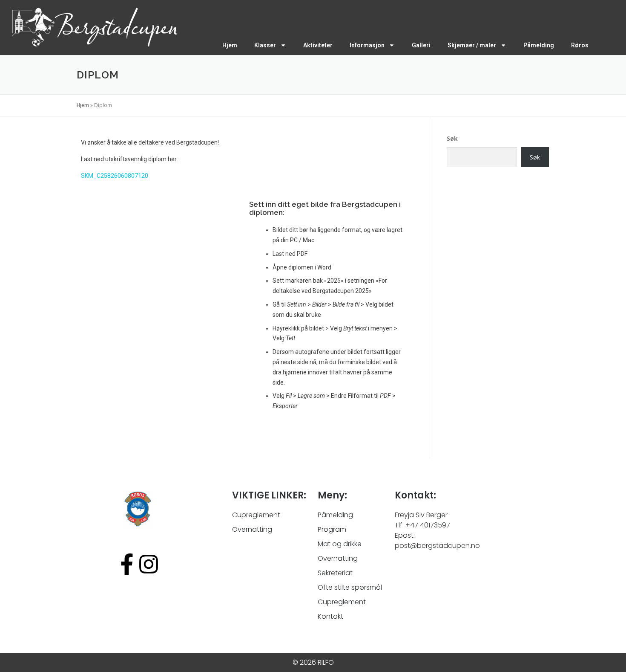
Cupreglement (342, 602)
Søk (452, 138)
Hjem (229, 45)
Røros (580, 45)
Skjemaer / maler (472, 45)
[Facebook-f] (127, 564)
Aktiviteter (318, 45)
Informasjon (367, 45)
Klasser (265, 45)
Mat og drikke (340, 544)
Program (332, 529)
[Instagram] (148, 564)
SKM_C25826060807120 (114, 175)
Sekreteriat (335, 573)
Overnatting (338, 558)
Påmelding (538, 45)
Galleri (421, 45)
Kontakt (330, 616)
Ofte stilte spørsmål (350, 587)
